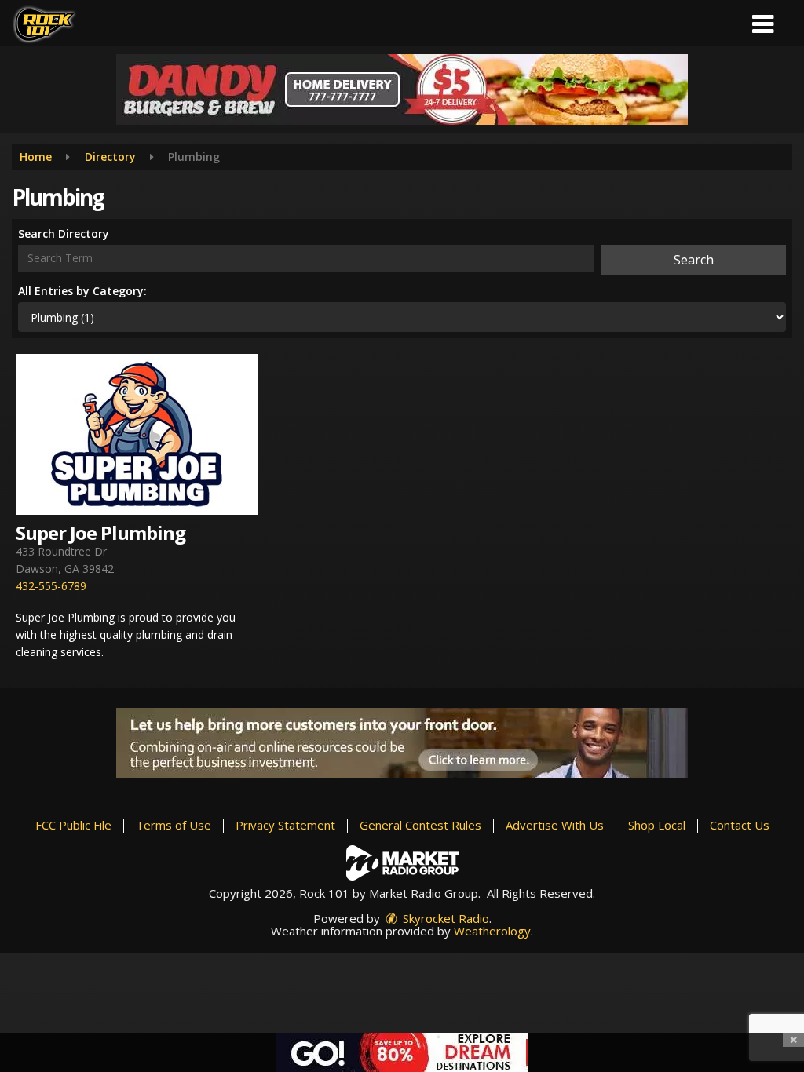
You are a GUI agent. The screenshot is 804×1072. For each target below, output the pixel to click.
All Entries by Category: (82, 290)
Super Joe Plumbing (100, 532)
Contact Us (739, 825)
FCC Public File (73, 825)
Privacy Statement (285, 825)
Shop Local (656, 825)
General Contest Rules (420, 825)
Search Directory (63, 233)
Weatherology (492, 931)
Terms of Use (173, 825)
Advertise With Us (555, 825)
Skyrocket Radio (444, 918)
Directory (110, 156)
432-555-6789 (51, 585)
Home (36, 156)
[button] (762, 18)
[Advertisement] (402, 89)
